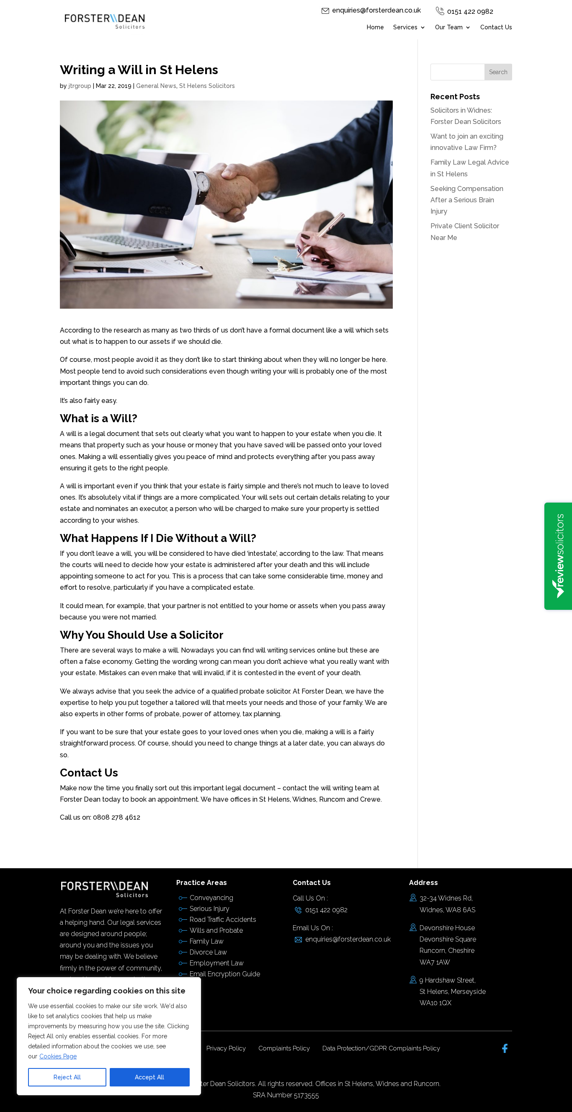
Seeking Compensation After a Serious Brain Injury (466, 200)
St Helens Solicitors (207, 86)
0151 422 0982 (470, 11)
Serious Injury (209, 909)
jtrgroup (80, 86)
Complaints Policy (284, 1048)
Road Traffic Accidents (223, 920)
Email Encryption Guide (225, 974)
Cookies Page (58, 1056)
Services (405, 27)
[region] (109, 1036)
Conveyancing (211, 898)
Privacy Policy (226, 1048)
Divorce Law (208, 952)
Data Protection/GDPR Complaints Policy (381, 1048)
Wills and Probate (216, 930)
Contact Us (496, 27)
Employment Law (217, 963)
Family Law (207, 941)
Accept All (149, 1077)
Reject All (67, 1077)
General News (156, 86)
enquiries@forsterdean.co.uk (376, 10)
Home (375, 27)
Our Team (449, 27)
